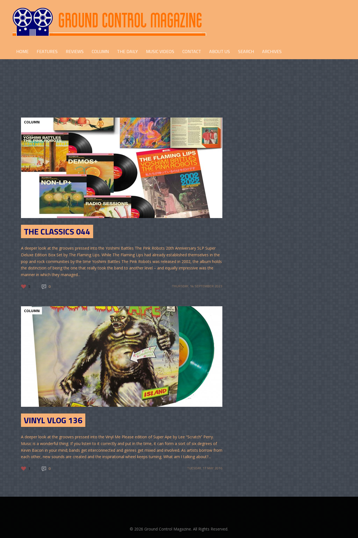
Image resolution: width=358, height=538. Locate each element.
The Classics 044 (57, 231)
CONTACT (191, 51)
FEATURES (47, 51)
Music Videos (160, 51)
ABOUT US (219, 51)
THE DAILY (127, 51)
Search (246, 51)
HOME (22, 51)
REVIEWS (75, 51)
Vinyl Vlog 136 (53, 420)
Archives (272, 51)
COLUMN (100, 51)
